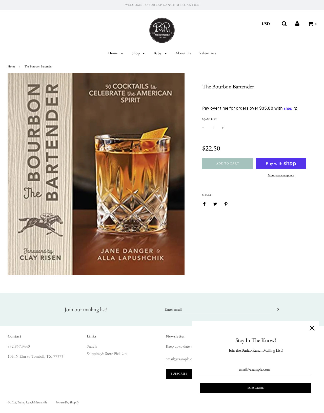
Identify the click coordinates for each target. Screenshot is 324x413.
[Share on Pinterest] (226, 203)
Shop (136, 53)
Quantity (209, 118)
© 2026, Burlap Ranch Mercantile (27, 402)
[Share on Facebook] (205, 203)
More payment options (281, 175)
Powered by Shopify (67, 402)
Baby (158, 53)
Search (92, 346)
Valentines (207, 53)
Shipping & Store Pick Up (107, 353)
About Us (183, 53)
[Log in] (297, 23)
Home (113, 53)
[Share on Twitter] (215, 203)
